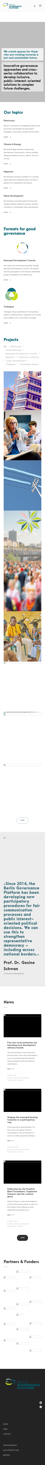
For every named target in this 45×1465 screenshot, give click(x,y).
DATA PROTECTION (11, 1450)
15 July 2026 (11, 1075)
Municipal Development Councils (21, 353)
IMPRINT (6, 1455)
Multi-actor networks (29, 357)
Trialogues (11, 364)
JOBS (5, 1429)
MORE (6, 137)
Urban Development (16, 361)
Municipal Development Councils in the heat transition (22, 502)
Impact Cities (13, 402)
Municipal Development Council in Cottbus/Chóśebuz (21, 703)
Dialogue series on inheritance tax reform (22, 451)
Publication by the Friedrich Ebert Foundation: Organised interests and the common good (22, 1193)
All (5, 346)
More (9, 1069)
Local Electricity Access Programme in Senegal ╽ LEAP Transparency (22, 653)
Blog (10, 1078)
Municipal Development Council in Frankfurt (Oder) (21, 755)
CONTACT (7, 1434)
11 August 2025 (12, 1221)
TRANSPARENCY (10, 1445)
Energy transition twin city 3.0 (20, 806)
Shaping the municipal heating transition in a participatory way (22, 1120)
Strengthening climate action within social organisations (22, 602)
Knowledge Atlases (29, 364)
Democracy (16, 346)
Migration (10, 357)
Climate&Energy (13, 350)
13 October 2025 (13, 1147)
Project (9, 406)
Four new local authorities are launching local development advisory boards (22, 1045)
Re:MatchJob (13, 553)
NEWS (5, 1424)
